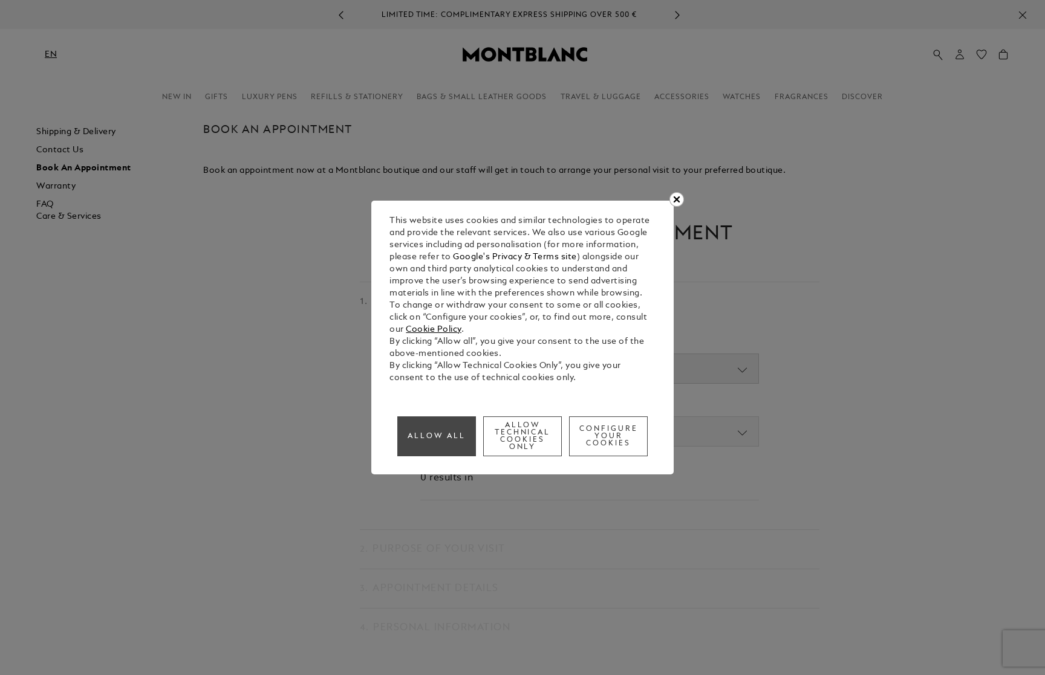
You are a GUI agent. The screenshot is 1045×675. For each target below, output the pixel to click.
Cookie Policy (433, 330)
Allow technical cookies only (523, 436)
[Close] (676, 199)
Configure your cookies (608, 436)
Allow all (437, 436)
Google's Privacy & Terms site (515, 257)
